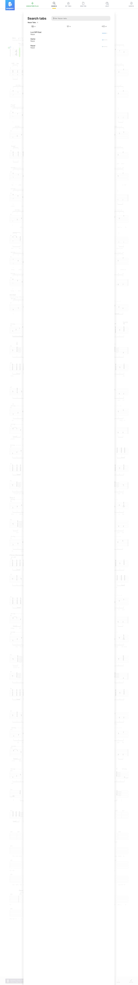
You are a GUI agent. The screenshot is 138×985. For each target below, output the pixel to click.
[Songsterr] (10, 5)
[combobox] (33, 26)
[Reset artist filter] (37, 22)
